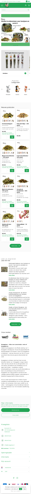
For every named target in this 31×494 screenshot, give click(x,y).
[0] (29, 5)
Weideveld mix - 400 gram (7, 224)
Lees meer (12, 275)
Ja (20, 489)
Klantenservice (15, 410)
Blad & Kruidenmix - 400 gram (8, 189)
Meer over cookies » (16, 491)
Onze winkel (15, 415)
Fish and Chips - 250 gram (23, 124)
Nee (25, 489)
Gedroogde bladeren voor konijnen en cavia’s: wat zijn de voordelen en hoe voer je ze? (19, 265)
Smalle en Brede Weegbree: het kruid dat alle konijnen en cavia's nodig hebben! (18, 308)
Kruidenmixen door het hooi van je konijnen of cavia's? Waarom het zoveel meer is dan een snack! (18, 279)
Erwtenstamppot (7, 123)
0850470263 (8, 436)
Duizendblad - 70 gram (22, 224)
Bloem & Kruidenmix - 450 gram (8, 156)
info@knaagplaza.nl (9, 445)
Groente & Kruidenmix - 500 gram (22, 190)
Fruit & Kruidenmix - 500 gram (23, 156)
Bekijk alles (14, 245)
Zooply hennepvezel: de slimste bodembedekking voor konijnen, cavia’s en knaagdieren (18, 294)
